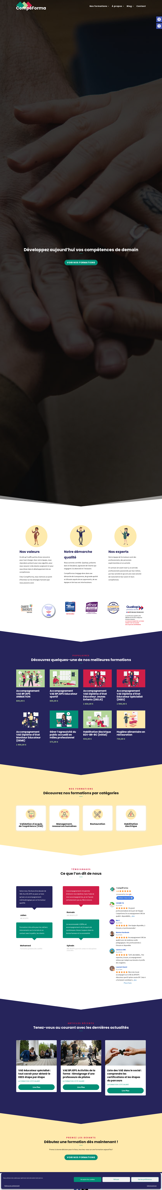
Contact (141, 6)
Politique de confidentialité (12, 1186)
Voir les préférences (145, 1179)
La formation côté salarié (29, 1081)
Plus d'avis (128, 983)
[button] (159, 19)
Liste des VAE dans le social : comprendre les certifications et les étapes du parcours (124, 1075)
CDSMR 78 (120, 903)
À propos (117, 6)
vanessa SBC (121, 949)
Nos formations (98, 6)
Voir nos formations (81, 262)
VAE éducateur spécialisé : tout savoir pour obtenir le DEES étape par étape (34, 1074)
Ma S (118, 920)
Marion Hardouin (122, 932)
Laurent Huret (121, 967)
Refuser (116, 1179)
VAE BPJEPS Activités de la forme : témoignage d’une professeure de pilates (79, 1074)
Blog (129, 6)
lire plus (36, 1087)
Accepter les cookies (88, 1179)
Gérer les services (151, 1186)
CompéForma (122, 888)
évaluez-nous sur (124, 898)
